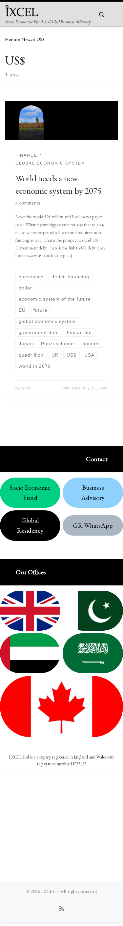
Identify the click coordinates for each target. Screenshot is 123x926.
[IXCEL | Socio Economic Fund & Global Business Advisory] (21, 9)
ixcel (25, 388)
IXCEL (48, 891)
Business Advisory (93, 492)
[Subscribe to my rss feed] (61, 909)
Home (11, 39)
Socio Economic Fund (30, 492)
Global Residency (30, 525)
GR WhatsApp (93, 525)
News (26, 39)
